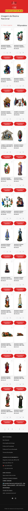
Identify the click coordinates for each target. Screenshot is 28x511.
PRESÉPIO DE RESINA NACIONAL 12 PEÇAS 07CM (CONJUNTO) (6, 212)
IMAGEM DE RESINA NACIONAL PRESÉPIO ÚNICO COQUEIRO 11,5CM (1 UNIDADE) (20, 46)
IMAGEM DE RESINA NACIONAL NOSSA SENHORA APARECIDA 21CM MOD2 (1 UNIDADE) (7, 245)
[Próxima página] (23, 429)
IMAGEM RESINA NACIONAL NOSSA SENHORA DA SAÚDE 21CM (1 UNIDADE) (19, 179)
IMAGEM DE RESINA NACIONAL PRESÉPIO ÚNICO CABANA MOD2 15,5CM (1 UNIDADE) (19, 79)
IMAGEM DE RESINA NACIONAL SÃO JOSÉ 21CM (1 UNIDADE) (6, 311)
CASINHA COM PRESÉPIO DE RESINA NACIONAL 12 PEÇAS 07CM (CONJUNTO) (7, 145)
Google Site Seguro (7, 490)
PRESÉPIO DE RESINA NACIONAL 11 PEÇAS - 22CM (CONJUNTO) (19, 112)
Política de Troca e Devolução (10, 449)
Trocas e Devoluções (8, 452)
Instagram (14, 478)
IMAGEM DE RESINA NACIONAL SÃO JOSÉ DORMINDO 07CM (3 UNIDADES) (19, 344)
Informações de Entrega (8, 443)
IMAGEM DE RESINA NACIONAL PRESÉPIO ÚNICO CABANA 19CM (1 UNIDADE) (6, 112)
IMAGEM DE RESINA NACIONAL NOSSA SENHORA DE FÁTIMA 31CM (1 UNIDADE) (19, 311)
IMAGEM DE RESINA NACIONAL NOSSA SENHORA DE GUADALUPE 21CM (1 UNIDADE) (19, 145)
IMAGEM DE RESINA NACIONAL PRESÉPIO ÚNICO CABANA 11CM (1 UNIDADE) (6, 46)
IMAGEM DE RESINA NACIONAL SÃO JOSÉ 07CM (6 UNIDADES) (19, 378)
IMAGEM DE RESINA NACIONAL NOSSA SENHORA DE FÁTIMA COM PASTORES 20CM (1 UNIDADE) (20, 278)
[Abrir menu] (15, 7)
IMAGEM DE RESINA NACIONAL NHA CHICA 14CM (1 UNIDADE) (6, 278)
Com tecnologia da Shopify (18, 508)
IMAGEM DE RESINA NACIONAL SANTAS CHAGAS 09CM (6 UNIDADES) (5, 378)
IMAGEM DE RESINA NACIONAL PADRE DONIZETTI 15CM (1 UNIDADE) (18, 411)
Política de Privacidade (8, 446)
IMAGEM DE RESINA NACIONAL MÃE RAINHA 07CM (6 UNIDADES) (6, 411)
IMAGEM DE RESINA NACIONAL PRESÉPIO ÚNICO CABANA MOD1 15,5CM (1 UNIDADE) (6, 79)
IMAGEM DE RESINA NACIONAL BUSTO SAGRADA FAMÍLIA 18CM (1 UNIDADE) (20, 212)
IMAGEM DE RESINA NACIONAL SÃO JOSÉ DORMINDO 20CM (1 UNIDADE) (6, 344)
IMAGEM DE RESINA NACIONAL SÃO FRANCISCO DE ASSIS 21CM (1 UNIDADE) (19, 245)
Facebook (5, 478)
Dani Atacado (6, 440)
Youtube (10, 478)
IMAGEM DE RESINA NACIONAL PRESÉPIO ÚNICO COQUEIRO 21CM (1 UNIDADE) (7, 179)
